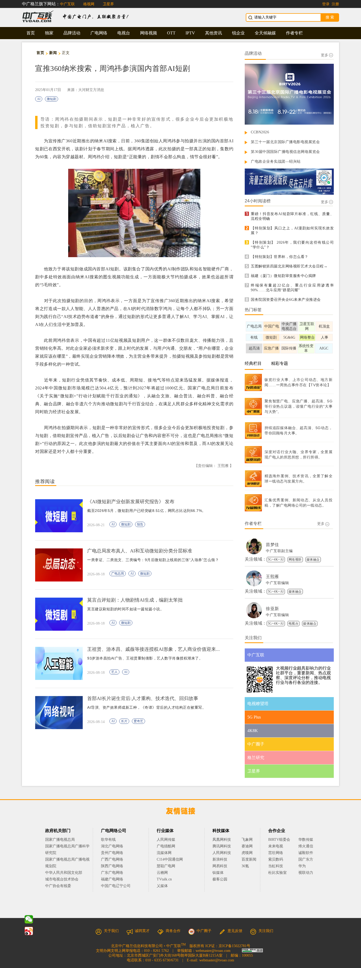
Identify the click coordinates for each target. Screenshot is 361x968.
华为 (305, 866)
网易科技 (219, 866)
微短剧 (51, 99)
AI (38, 99)
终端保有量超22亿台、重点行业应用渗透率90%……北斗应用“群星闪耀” (292, 287)
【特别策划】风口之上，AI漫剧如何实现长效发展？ (292, 230)
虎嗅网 (247, 853)
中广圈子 (204, 931)
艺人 (114, 672)
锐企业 (238, 33)
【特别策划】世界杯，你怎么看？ (279, 257)
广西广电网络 (112, 859)
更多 (324, 55)
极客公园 (219, 879)
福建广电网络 (112, 879)
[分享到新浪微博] (29, 931)
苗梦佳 (272, 544)
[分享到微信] (29, 919)
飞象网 (247, 840)
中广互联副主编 (279, 551)
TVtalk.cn (164, 879)
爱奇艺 (138, 721)
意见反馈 (235, 931)
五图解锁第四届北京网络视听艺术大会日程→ (289, 266)
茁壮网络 (275, 853)
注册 (335, 4)
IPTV (190, 33)
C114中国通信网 (170, 859)
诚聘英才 (142, 931)
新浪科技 (219, 859)
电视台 (123, 33)
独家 (49, 33)
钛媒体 (218, 873)
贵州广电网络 (112, 853)
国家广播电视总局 (60, 840)
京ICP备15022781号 (234, 946)
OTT (171, 33)
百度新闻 (249, 859)
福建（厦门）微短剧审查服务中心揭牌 (283, 276)
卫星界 (108, 4)
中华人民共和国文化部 (63, 873)
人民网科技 (221, 853)
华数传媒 (305, 840)
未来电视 (275, 846)
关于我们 (111, 931)
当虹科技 (275, 866)
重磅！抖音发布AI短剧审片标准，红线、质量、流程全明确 (292, 216)
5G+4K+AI (276, 559)
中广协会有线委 (58, 886)
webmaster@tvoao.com (213, 951)
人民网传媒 (166, 840)
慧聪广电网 (166, 866)
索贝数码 (275, 859)
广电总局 (117, 573)
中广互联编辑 (277, 583)
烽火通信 (305, 846)
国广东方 (305, 859)
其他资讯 (213, 33)
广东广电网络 (112, 873)
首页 (30, 33)
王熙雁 (272, 576)
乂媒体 (162, 886)
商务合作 (173, 931)
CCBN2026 (260, 132)
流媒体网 (164, 853)
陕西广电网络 (112, 866)
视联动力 (305, 873)
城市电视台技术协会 (61, 879)
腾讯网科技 (221, 846)
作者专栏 (294, 33)
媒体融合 (313, 559)
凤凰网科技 (221, 840)
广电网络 (98, 33)
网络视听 (295, 559)
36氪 (245, 866)
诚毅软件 (305, 853)
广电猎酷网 (166, 846)
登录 (326, 4)
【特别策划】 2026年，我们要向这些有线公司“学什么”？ (292, 244)
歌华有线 (108, 840)
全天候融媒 (265, 33)
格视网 (88, 4)
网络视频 (148, 33)
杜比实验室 (277, 873)
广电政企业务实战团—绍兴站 (276, 161)
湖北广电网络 (112, 846)
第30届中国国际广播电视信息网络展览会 (285, 152)
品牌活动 (71, 33)
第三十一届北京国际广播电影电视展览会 (285, 142)
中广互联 (67, 4)
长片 (124, 721)
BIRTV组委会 (279, 840)
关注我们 (265, 931)
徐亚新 (272, 608)
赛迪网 (247, 846)
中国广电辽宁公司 (116, 886)
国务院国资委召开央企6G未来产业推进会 (286, 300)
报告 (140, 524)
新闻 (53, 53)
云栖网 (162, 873)
